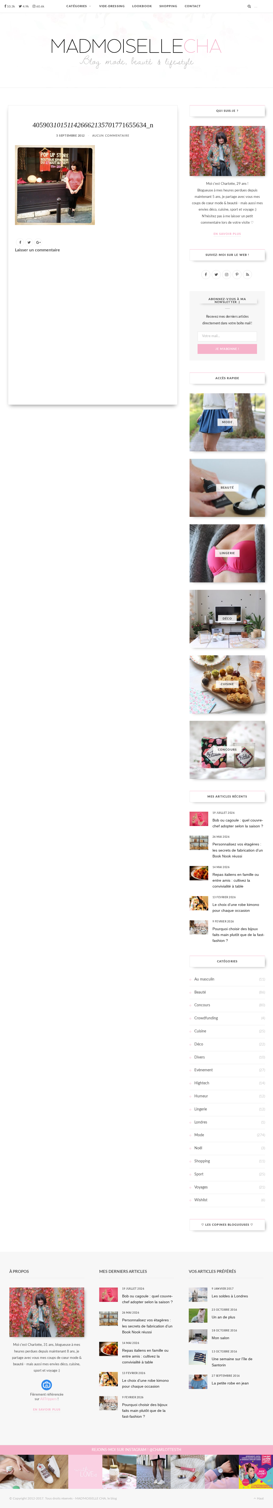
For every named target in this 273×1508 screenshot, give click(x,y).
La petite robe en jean (230, 1383)
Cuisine (200, 1031)
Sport (198, 1174)
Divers (199, 1057)
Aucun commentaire (110, 135)
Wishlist (200, 1200)
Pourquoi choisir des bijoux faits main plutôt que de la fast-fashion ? (238, 935)
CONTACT (193, 6)
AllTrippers (48, 1399)
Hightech (201, 1083)
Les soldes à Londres (230, 1296)
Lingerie (200, 1109)
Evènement (203, 1070)
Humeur (201, 1096)
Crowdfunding (206, 1018)
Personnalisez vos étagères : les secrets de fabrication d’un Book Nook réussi (237, 850)
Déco (198, 1044)
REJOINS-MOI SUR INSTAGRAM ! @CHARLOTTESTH (136, 1450)
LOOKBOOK (142, 6)
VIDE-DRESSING (112, 6)
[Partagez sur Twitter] (29, 242)
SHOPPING (168, 6)
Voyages (201, 1187)
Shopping (202, 1161)
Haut (260, 1498)
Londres (200, 1122)
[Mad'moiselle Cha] (136, 50)
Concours (202, 1005)
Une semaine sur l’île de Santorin (232, 1362)
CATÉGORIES (76, 6)
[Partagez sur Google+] (38, 242)
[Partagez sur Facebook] (20, 242)
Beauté (200, 992)
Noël (198, 1148)
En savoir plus (227, 233)
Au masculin (204, 979)
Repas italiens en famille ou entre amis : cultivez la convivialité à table (235, 880)
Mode (199, 1135)
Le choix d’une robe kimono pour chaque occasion (235, 907)
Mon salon (220, 1338)
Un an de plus (223, 1317)
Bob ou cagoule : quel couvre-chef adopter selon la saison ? (237, 823)
